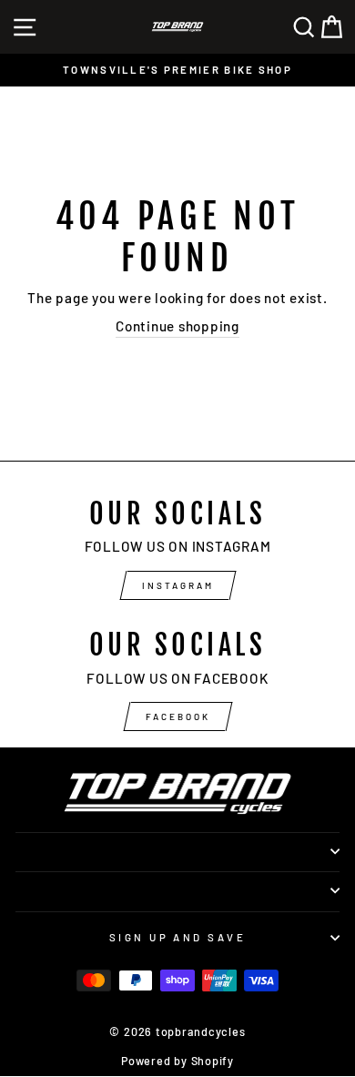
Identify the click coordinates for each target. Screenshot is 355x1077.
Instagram (178, 585)
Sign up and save (177, 937)
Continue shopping (177, 326)
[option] (177, 70)
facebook (178, 716)
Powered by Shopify (177, 1060)
